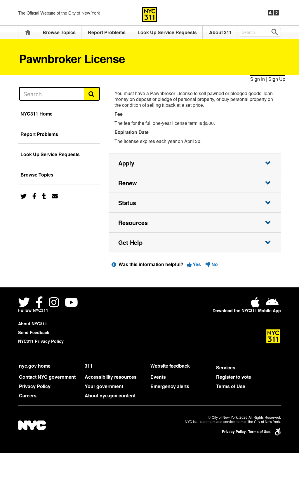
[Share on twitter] (23, 195)
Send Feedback (33, 332)
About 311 (220, 32)
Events (158, 376)
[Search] (92, 93)
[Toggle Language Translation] (273, 12)
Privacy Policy (35, 386)
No (214, 264)
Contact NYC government (47, 376)
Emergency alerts (169, 386)
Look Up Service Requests (167, 32)
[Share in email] (54, 195)
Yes (197, 264)
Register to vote (233, 376)
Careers (27, 395)
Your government (104, 386)
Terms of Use (230, 386)
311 (89, 365)
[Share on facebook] (34, 195)
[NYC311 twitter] (25, 303)
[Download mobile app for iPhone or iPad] (256, 304)
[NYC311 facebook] (39, 303)
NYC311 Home (36, 113)
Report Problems (107, 32)
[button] (195, 163)
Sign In (257, 79)
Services (225, 367)
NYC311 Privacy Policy (41, 341)
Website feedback (170, 365)
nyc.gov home (35, 365)
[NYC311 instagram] (53, 303)
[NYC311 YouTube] (71, 303)
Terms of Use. (259, 431)
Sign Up (276, 79)
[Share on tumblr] (44, 195)
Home (28, 32)
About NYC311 (32, 323)
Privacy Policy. (234, 431)
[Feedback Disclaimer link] (114, 264)
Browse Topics (59, 32)
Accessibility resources (111, 376)
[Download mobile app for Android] (272, 304)
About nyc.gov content (110, 395)
